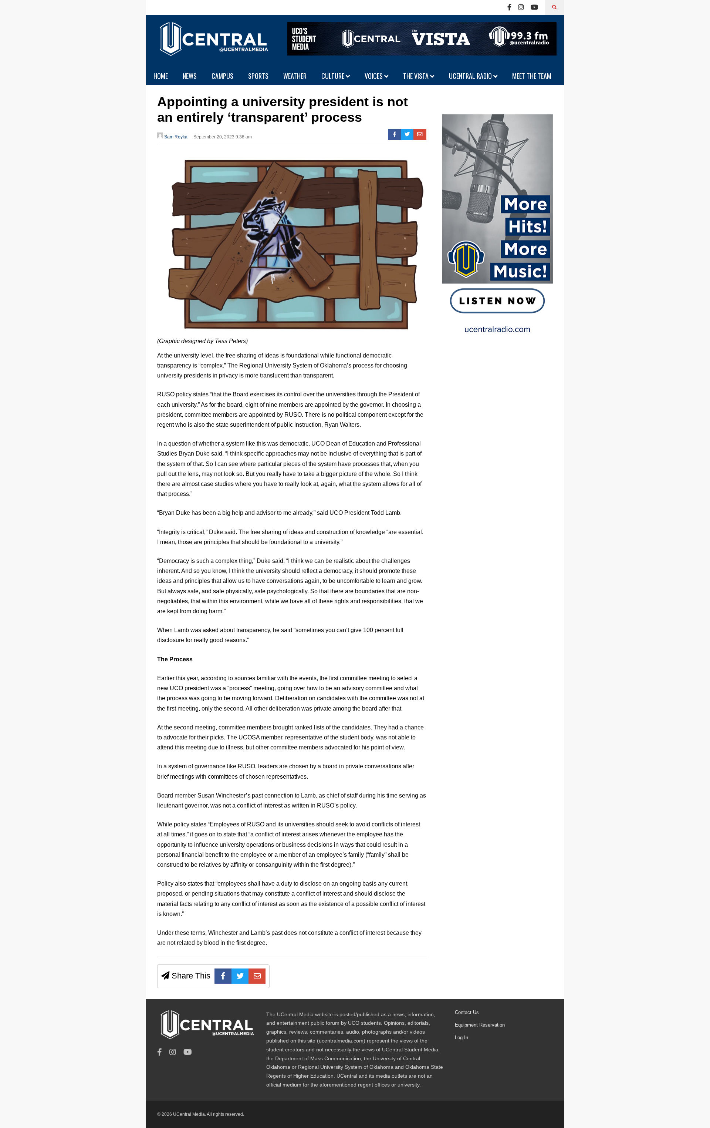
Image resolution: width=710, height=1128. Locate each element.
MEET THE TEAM (531, 76)
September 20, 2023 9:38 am (222, 137)
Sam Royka (175, 137)
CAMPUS (222, 76)
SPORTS (258, 76)
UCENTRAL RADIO (471, 76)
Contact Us (467, 1012)
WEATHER (295, 76)
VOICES (374, 76)
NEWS (190, 76)
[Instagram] (521, 7)
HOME (160, 76)
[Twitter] (407, 134)
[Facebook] (509, 7)
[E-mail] (419, 134)
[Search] (554, 7)
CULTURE (333, 76)
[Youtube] (534, 7)
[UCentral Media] (212, 44)
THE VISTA (416, 76)
